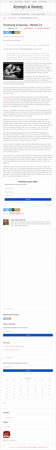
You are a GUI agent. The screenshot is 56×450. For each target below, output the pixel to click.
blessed (12, 213)
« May (4, 403)
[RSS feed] (10, 319)
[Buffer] (13, 32)
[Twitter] (7, 32)
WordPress (41, 447)
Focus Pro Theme (22, 447)
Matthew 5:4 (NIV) (44, 45)
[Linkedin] (10, 32)
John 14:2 (16, 168)
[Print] (19, 32)
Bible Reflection (14, 212)
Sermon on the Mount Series (16, 36)
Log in (46, 447)
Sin (22, 213)
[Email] (16, 32)
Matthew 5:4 (35, 18)
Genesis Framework (33, 447)
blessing (18, 213)
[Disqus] (28, 250)
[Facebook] (4, 32)
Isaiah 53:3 (6, 100)
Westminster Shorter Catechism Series (14, 346)
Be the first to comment (42, 28)
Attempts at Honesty (28, 6)
